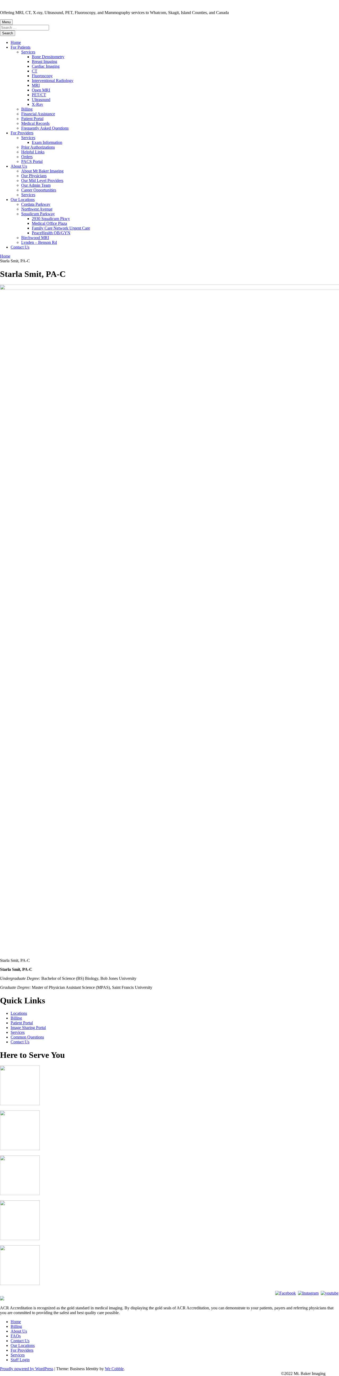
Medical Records (35, 123)
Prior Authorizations (38, 147)
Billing (27, 109)
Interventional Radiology (52, 80)
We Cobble (114, 1368)
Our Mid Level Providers (42, 180)
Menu (6, 22)
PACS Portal (32, 161)
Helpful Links (32, 152)
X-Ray (37, 104)
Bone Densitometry (48, 56)
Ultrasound (41, 99)
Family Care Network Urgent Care (61, 228)
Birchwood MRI (35, 237)
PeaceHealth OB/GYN (51, 233)
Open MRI (41, 90)
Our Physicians (34, 175)
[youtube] (329, 1293)
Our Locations (23, 199)
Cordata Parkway (35, 204)
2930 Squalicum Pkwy (51, 218)
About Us (19, 166)
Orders (27, 156)
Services (28, 52)
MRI (36, 85)
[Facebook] (285, 1293)
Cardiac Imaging (46, 66)
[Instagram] (308, 1293)
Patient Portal (32, 118)
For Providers (22, 133)
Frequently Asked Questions (45, 128)
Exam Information (47, 142)
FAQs (16, 1336)
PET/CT (39, 95)
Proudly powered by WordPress (26, 1368)
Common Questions (27, 1037)
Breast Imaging (44, 61)
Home (16, 42)
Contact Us (20, 247)
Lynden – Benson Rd (39, 242)
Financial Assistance (38, 114)
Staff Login (20, 1359)
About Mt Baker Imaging (42, 171)
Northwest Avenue (36, 209)
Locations (19, 1013)
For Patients (20, 47)
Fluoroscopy (42, 76)
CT (34, 71)
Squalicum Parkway (38, 214)
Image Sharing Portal (28, 1027)
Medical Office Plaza (49, 223)
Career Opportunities (38, 190)
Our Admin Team (36, 185)
